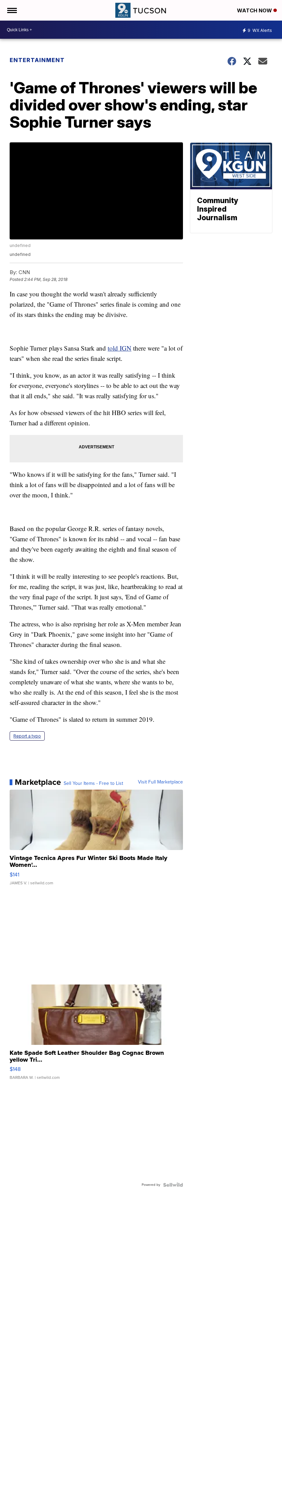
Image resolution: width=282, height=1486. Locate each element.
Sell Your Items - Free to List (93, 783)
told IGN (119, 348)
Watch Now (255, 10)
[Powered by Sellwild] (173, 1184)
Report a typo (27, 736)
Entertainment (37, 60)
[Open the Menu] (11, 10)
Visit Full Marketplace (160, 782)
